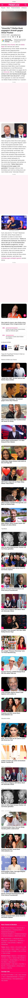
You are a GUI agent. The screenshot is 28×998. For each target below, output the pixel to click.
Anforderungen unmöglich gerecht (11, 258)
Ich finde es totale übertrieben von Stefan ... (15, 337)
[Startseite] (14, 4)
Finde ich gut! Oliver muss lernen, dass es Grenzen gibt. (15, 330)
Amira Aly (6, 72)
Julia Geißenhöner (15, 35)
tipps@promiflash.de (7, 355)
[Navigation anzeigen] (2, 5)
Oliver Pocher (11, 44)
